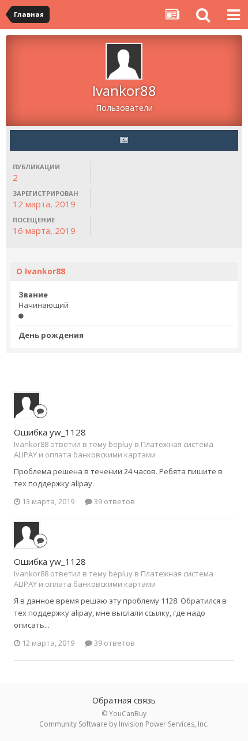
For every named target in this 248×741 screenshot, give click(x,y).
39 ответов (113, 501)
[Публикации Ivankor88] (124, 140)
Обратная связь (124, 700)
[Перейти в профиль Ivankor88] (26, 405)
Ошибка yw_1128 (50, 432)
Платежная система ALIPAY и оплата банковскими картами (113, 449)
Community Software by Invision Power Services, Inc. (124, 724)
